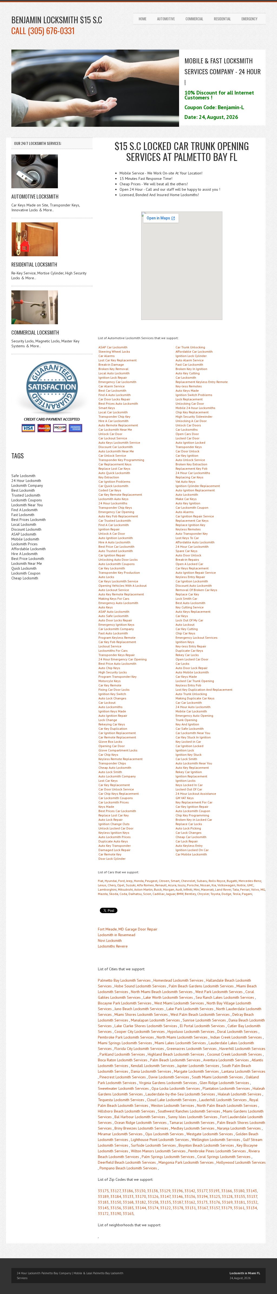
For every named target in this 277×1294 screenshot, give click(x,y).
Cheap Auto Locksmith (114, 768)
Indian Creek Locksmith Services (236, 1037)
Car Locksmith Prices (113, 802)
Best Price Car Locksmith (116, 546)
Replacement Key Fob (191, 468)
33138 (152, 1190)
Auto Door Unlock (188, 555)
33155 (239, 1196)
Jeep (129, 881)
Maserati (207, 889)
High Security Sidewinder (194, 416)
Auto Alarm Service (190, 360)
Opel (120, 885)
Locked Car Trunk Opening (195, 681)
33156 (115, 1207)
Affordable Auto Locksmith (195, 542)
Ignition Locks (186, 781)
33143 (251, 1190)
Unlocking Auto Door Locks (118, 559)
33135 (165, 1202)
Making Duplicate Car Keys (195, 698)
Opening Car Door (111, 746)
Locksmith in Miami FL (245, 1273)
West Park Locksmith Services (219, 991)
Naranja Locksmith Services (239, 1128)
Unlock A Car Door (111, 533)
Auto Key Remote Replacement (121, 594)
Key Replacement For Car (194, 802)
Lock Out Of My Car (189, 620)
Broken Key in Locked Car (194, 820)
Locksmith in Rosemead (116, 934)
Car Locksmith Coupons (115, 798)
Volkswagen (226, 885)
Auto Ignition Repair (112, 716)
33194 (202, 1196)
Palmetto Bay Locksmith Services (124, 980)
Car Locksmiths (187, 429)
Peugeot (151, 881)
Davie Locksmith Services (169, 1077)
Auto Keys (105, 607)
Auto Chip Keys (109, 668)
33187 (178, 1202)
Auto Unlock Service (190, 460)
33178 (178, 1207)
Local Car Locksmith (113, 412)
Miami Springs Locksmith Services (125, 1042)
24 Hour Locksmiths (112, 503)
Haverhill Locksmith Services (242, 1048)
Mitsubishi (125, 889)
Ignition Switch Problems (194, 395)
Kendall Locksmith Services (152, 1065)
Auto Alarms (185, 512)
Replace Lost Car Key (113, 815)
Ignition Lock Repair (112, 377)
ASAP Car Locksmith (112, 347)
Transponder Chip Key (114, 416)
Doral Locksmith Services (237, 1031)
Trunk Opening (186, 720)
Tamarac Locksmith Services (192, 1122)
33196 (177, 1190)
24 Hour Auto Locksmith (193, 707)
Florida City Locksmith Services (139, 1048)
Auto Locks (106, 577)
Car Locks (182, 663)
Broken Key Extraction (191, 464)
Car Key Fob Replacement (117, 642)
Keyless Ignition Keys (113, 833)
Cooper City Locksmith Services (139, 1031)
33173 (202, 1202)
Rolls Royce (217, 881)
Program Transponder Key (117, 676)
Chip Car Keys (185, 633)
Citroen (164, 881)
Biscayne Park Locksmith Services (124, 1003)
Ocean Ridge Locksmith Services (140, 1122)
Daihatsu (135, 894)
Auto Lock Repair (110, 820)
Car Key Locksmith (111, 568)
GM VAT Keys (185, 798)
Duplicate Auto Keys (113, 841)
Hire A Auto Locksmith (114, 542)
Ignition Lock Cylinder (191, 356)
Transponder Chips (112, 763)
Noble (241, 885)
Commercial (194, 18)
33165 (128, 1213)
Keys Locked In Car (189, 785)
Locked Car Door (187, 438)
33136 (189, 1196)
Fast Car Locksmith (189, 364)
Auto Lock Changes (112, 698)
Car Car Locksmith (189, 702)
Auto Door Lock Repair (191, 668)
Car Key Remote (109, 685)
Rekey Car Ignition (189, 772)
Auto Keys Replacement (193, 611)
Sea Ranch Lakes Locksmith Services (225, 997)
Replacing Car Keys (189, 477)
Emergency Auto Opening (194, 716)
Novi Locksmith (110, 940)
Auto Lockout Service (113, 590)
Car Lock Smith (186, 759)
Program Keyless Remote (117, 637)
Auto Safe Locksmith (113, 616)
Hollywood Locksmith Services (241, 1162)
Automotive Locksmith (34, 196)
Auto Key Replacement (192, 768)
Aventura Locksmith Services (226, 1060)
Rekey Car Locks (187, 655)
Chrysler (203, 894)
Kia (214, 885)
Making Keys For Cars (113, 598)
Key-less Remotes (189, 386)
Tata (235, 889)
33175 (103, 1190)
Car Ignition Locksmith (192, 581)
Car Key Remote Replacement (120, 494)
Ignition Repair (109, 529)
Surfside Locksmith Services (153, 1145)
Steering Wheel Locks (114, 351)
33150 (115, 1202)
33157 (214, 1207)
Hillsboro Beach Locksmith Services (126, 1111)
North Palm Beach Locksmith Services (227, 1105)
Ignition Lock (185, 750)
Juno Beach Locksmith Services (139, 1008)
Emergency (250, 18)
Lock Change (107, 720)
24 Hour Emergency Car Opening (122, 659)
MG (262, 889)
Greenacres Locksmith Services (192, 1048)
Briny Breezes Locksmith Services (141, 1128)
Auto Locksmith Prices (114, 837)
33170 (140, 1196)
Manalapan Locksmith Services (155, 1020)
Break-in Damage (111, 364)
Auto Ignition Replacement (195, 490)
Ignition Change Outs (114, 824)
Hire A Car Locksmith (113, 421)
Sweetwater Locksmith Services (123, 1088)
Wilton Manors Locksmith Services (158, 1151)
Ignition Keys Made (112, 711)
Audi (179, 889)
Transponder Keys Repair (116, 655)
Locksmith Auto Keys (113, 499)
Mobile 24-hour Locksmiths (195, 408)
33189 (103, 1196)
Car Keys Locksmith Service (118, 581)
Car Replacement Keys (114, 464)
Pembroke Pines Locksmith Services (217, 1151)
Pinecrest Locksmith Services (123, 1077)
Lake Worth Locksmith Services (168, 997)
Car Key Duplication (112, 729)
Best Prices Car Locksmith (117, 811)
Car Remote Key (109, 854)
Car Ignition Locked (189, 746)
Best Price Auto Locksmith (117, 663)
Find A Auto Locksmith (114, 395)
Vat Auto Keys (185, 481)
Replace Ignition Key (190, 525)
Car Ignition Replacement (117, 733)
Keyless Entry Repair (190, 577)
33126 (153, 1196)
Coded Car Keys (109, 490)
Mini (197, 889)
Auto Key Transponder (114, 846)
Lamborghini (107, 889)
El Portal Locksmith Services (202, 1025)
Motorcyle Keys (109, 681)
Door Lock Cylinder (112, 859)
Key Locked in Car (188, 742)
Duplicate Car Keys (189, 650)
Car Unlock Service (112, 455)
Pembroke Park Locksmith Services (126, 1037)
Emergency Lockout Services (196, 637)
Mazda (103, 894)
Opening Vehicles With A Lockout (122, 585)
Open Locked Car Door (192, 659)
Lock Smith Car (186, 598)
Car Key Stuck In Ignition (193, 737)
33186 (127, 1190)
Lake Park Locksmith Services (189, 1008)
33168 (128, 1202)
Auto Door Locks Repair (115, 620)
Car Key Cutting (187, 629)
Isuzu (182, 885)
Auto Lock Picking (188, 828)
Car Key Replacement (114, 785)
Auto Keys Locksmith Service (119, 442)
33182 (140, 1202)
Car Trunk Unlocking (190, 347)
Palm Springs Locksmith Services (168, 1156)
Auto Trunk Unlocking (191, 694)
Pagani (247, 894)
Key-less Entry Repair (191, 646)
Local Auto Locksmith (114, 373)
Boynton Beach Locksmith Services (206, 1145)
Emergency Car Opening (116, 512)
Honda (139, 881)
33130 (140, 1190)
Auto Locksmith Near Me (116, 451)
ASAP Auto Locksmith (113, 611)
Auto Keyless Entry (189, 846)
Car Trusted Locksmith (114, 520)
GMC (250, 885)
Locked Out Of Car (189, 789)
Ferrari (245, 889)
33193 (214, 1190)
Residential (222, 18)
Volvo (255, 889)
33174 (153, 1207)
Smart (175, 881)
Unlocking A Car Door (191, 421)
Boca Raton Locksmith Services (122, 1060)
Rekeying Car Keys (111, 724)
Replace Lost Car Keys (114, 468)
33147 (165, 1196)
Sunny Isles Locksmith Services (192, 1116)
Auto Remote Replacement (118, 425)
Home (142, 18)
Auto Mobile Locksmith (192, 672)
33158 (153, 1202)
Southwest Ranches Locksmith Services (189, 1111)
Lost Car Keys (108, 781)
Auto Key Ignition (188, 503)
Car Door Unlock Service (116, 789)
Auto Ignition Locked (190, 442)
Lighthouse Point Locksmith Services (160, 1139)
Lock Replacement (189, 399)
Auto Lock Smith (110, 772)
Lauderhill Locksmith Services (223, 1099)
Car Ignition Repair (111, 555)
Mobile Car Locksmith (191, 711)
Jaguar (170, 894)
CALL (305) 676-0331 (43, 30)
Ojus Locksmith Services (164, 1133)
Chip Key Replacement (192, 412)
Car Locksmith (186, 377)
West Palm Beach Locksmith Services (200, 1014)
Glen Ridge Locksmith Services (224, 1082)
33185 (128, 1207)
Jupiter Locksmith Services (198, 1065)
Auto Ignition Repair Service (196, 572)
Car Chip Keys (108, 755)
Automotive (166, 18)
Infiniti (187, 889)
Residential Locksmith (34, 264)
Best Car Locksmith (112, 390)
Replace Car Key (187, 594)
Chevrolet (188, 881)
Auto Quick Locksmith (114, 473)
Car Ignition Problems (114, 481)
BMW (180, 894)
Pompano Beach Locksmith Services (128, 1168)
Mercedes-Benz (250, 881)
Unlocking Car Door (190, 403)
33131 (190, 1207)
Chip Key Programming (192, 815)
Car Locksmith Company (116, 629)
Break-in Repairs (187, 559)
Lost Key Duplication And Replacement (204, 689)
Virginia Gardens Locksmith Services (168, 1082)
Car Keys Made (186, 676)
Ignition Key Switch (112, 694)
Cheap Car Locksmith (191, 837)
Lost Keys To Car (187, 538)
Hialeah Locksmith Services (239, 1094)
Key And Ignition (187, 724)
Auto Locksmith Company (117, 776)
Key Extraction (108, 477)
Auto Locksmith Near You (194, 763)
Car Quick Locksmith (113, 486)
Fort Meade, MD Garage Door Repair (127, 929)
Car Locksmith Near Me (115, 429)
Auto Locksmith (187, 494)
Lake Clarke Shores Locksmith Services (145, 1025)
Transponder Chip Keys (115, 507)
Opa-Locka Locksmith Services (175, 1088)
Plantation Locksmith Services (226, 1088)
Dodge (226, 894)
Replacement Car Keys (192, 520)
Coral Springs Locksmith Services (223, 1156)
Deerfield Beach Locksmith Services (127, 1162)
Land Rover (223, 889)
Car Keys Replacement (192, 568)
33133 (128, 1196)
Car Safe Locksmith (190, 729)
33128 (227, 1196)
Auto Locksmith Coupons (116, 564)
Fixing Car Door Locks (114, 689)
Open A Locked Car (189, 564)
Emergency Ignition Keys (116, 624)
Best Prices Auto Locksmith (118, 403)
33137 (252, 1196)
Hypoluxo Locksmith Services (191, 1031)
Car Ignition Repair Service (195, 516)
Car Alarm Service (111, 386)
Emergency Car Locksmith (117, 382)
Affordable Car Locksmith (194, 351)
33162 (189, 1202)
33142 (189, 1190)
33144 (140, 1207)
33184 (115, 1196)
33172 (103, 1213)
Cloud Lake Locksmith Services (171, 1099)
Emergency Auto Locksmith (118, 603)
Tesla (236, 894)
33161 (239, 1207)
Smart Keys (106, 408)
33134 (251, 1207)
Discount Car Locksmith (115, 447)
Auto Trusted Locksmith (115, 551)
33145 (103, 1207)
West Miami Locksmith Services (179, 1003)
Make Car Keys (186, 499)
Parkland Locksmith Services (122, 1054)
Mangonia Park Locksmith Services (186, 1162)
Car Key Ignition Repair (192, 807)
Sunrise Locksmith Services (204, 1020)
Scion (147, 894)
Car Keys (182, 616)
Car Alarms (106, 356)
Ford (121, 881)
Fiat (100, 881)
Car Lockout (107, 702)
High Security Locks (112, 672)
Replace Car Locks (189, 824)
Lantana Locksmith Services (243, 1071)
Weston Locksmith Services (172, 1105)
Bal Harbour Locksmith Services (139, 1116)
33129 (165, 1190)
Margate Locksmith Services (196, 1071)
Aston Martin (143, 889)
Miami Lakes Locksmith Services (180, 1042)
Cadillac (159, 894)
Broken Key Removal (113, 369)
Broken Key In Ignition (191, 369)
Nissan (205, 885)
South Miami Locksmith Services (217, 1077)
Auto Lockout (185, 624)
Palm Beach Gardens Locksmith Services (201, 986)
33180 (239, 1190)
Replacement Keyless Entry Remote (202, 382)
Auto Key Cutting (188, 373)
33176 (214, 1202)
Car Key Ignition (187, 455)
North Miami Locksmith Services (182, 1037)
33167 (202, 1207)
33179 (226, 1207)
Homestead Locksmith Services (178, 980)
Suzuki (131, 885)
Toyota (215, 894)
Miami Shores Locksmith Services (141, 1014)
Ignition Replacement (191, 776)
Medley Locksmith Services (193, 1128)
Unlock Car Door (110, 434)
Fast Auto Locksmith (113, 633)
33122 (165, 1207)
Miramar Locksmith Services (120, 1133)
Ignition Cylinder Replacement (198, 486)
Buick (158, 889)
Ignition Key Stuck (189, 755)
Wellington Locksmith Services (216, 1139)
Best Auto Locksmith (190, 603)
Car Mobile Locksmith (191, 854)
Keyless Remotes (188, 529)
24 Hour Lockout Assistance (196, 794)
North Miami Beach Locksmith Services (162, 991)
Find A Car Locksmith (113, 525)
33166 (226, 1190)
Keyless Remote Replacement (120, 759)
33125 (214, 1196)
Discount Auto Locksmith (194, 585)
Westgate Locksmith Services (209, 1133)
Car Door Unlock (187, 451)
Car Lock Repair (187, 841)
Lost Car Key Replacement (117, 360)
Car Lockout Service (112, 438)
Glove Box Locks (110, 742)
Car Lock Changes (189, 833)
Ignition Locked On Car (192, 850)
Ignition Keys (185, 642)
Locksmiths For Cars (113, 650)
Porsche (193, 885)
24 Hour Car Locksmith (192, 546)
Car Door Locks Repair (114, 399)
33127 (115, 1190)
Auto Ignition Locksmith (115, 538)
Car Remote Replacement (117, 737)
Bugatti (232, 881)
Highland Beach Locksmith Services (176, 1054)
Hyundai (111, 881)
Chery (112, 885)
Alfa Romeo (145, 885)
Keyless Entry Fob (188, 685)
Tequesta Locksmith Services (121, 1099)
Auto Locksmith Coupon (193, 811)
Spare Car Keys (186, 551)
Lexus (102, 885)
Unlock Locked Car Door (115, 828)
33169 (227, 1202)
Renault (161, 885)
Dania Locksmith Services (151, 1071)
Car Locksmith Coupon (192, 507)
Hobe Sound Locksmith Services (140, 986)
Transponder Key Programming (121, 460)
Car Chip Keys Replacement (118, 794)
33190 (115, 1213)
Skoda (113, 894)
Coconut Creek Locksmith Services (234, 1054)
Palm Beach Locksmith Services (175, 1060)
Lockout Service (109, 646)
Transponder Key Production (119, 572)
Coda (123, 894)
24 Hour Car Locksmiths (193, 473)
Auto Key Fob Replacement (118, 516)
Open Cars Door (187, 434)
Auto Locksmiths (110, 707)
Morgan (168, 889)
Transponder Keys (189, 447)
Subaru (202, 881)
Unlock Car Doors (188, 425)
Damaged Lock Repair (114, 850)
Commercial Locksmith (35, 332)
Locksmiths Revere (113, 946)
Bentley (190, 894)
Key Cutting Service (190, 607)
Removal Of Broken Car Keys (196, 590)
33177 (202, 1190)
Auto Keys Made (187, 390)
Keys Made (106, 807)
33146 (177, 1196)
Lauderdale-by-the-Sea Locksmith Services (180, 1094)
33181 (239, 1202)
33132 (252, 1202)
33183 (103, 1202)
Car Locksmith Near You (193, 733)
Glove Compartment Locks (117, 750)
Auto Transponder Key (192, 533)
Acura (172, 885)
